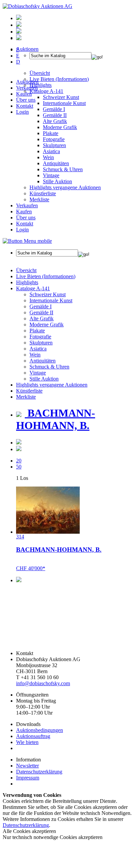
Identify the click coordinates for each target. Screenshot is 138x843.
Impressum (27, 777)
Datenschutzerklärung (39, 771)
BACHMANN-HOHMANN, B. (55, 419)
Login (22, 112)
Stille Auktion (57, 181)
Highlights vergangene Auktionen (65, 187)
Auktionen (27, 82)
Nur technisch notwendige (52, 837)
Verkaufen (27, 88)
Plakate (50, 133)
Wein (48, 157)
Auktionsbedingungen (39, 730)
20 (18, 460)
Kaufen (24, 94)
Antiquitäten (56, 163)
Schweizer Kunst (47, 294)
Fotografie (54, 139)
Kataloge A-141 (33, 288)
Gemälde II (55, 115)
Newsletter (27, 765)
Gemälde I (40, 306)
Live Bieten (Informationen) (45, 276)
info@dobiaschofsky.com (43, 683)
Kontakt (24, 106)
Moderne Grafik (60, 127)
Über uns (26, 100)
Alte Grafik (55, 121)
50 (18, 466)
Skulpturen (54, 145)
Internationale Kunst (50, 300)
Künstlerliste (42, 193)
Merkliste (39, 199)
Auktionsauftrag (33, 736)
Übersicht (26, 270)
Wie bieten (27, 742)
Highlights (27, 282)
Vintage (51, 175)
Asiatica (51, 151)
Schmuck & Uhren (63, 169)
